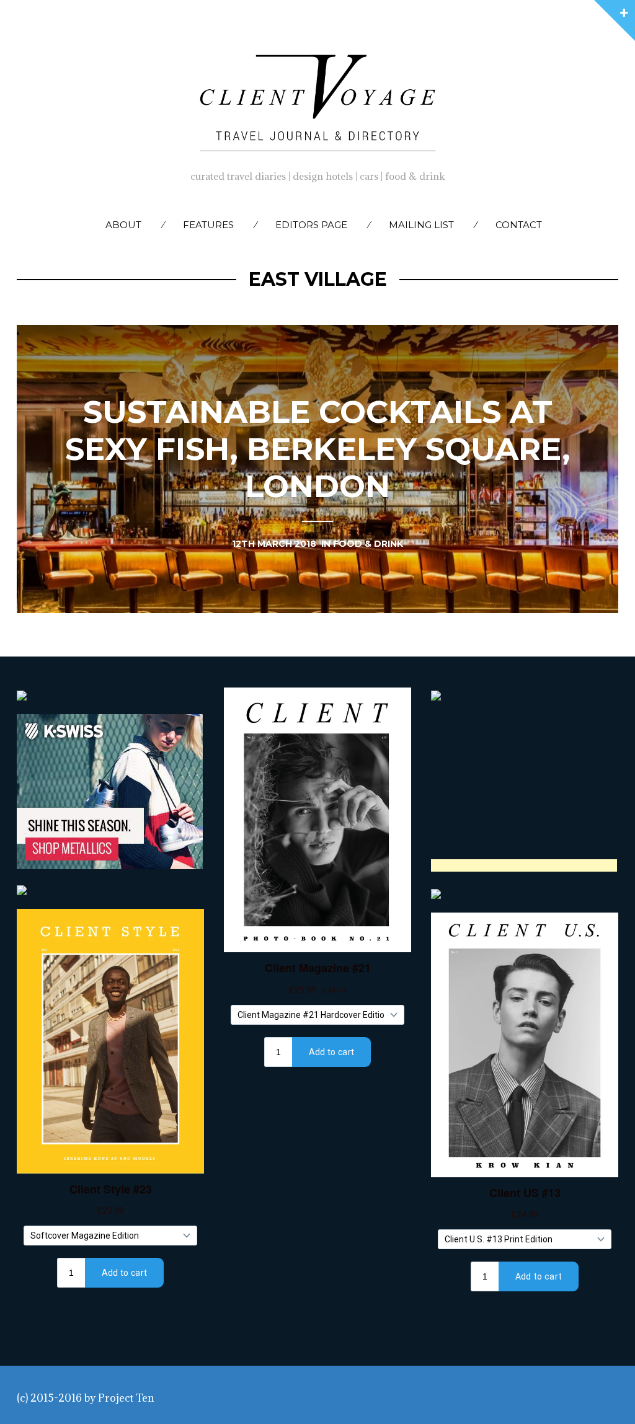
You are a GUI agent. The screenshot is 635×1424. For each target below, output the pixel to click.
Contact (518, 225)
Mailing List (421, 225)
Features (208, 225)
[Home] (317, 100)
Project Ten (126, 1398)
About (123, 225)
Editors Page (311, 225)
